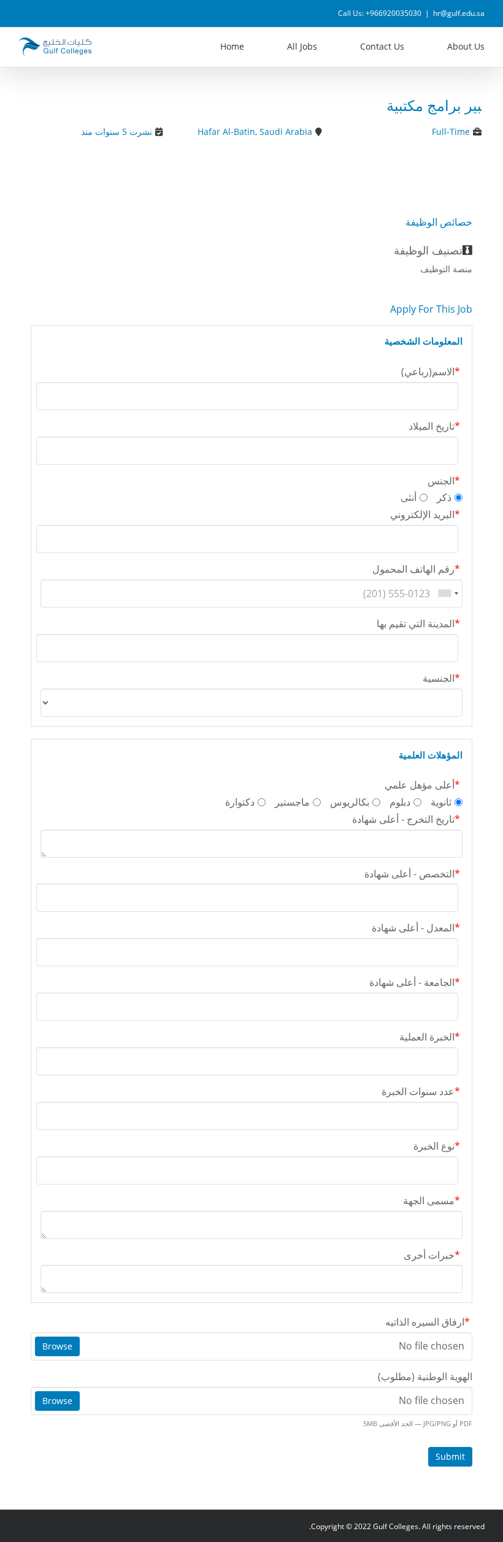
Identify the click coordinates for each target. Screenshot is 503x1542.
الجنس (444, 480)
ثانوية (441, 802)
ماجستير (292, 802)
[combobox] (448, 593)
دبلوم (400, 802)
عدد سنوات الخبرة (421, 1091)
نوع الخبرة (436, 1146)
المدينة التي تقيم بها (418, 623)
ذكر (444, 497)
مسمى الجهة (431, 1200)
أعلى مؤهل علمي (422, 785)
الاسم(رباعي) (430, 371)
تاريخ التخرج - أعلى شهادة (406, 819)
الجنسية (441, 678)
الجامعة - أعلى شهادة (414, 982)
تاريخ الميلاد (434, 426)
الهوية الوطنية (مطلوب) (425, 1376)
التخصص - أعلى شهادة (412, 873)
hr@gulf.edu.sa (459, 13)
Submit (450, 1456)
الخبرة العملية (429, 1037)
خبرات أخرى (432, 1255)
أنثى (409, 497)
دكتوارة (240, 802)
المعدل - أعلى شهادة (416, 927)
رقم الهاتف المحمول (416, 569)
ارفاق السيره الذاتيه (427, 1322)
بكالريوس (349, 802)
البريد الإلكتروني (425, 514)
